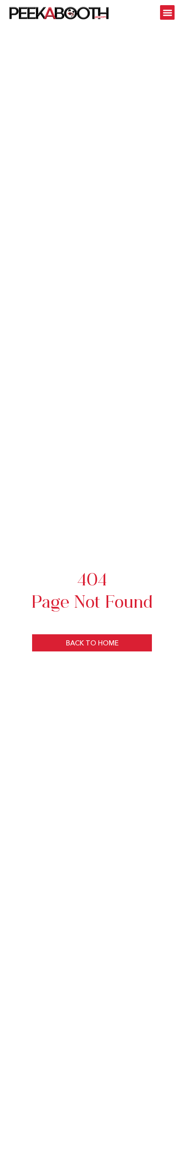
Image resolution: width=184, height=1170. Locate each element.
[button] (167, 12)
